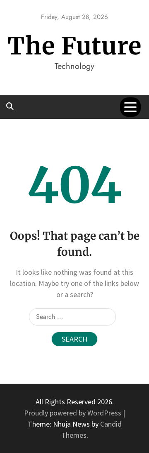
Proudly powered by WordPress (73, 413)
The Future (74, 46)
